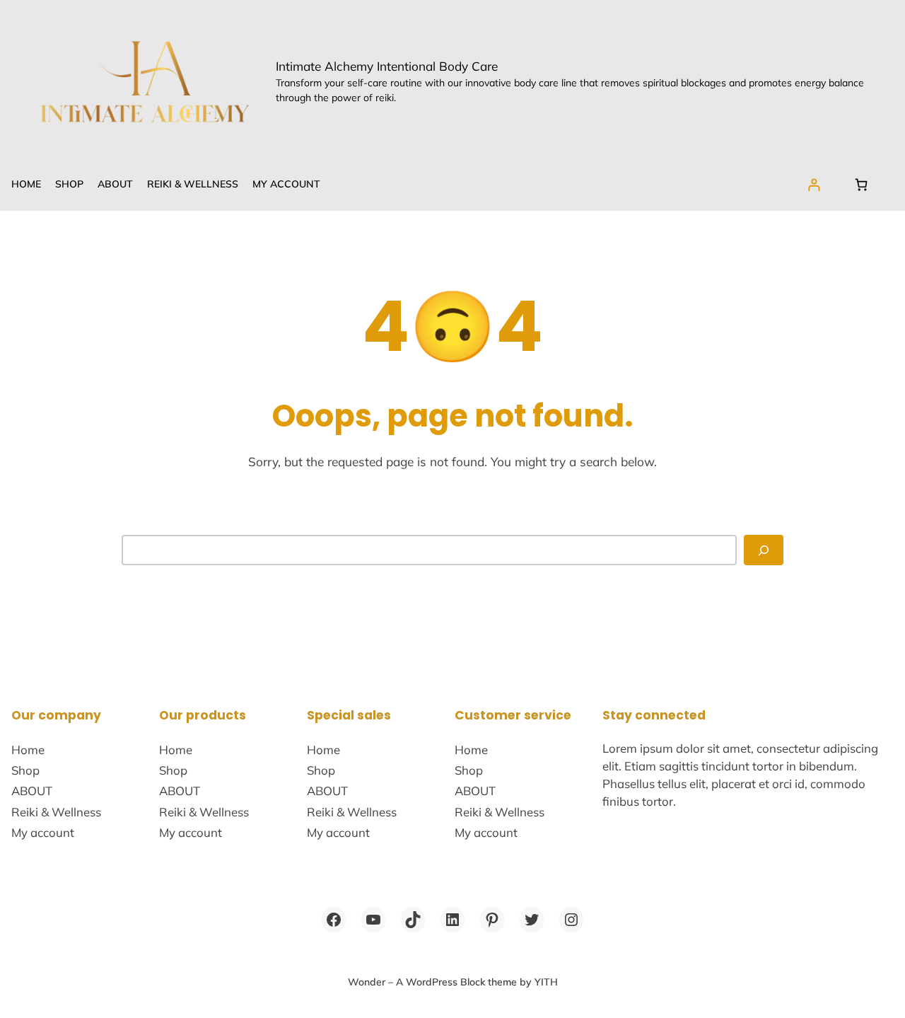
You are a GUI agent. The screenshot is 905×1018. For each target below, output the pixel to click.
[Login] (814, 184)
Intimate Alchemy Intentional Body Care (387, 66)
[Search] (763, 550)
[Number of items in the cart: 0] (861, 184)
